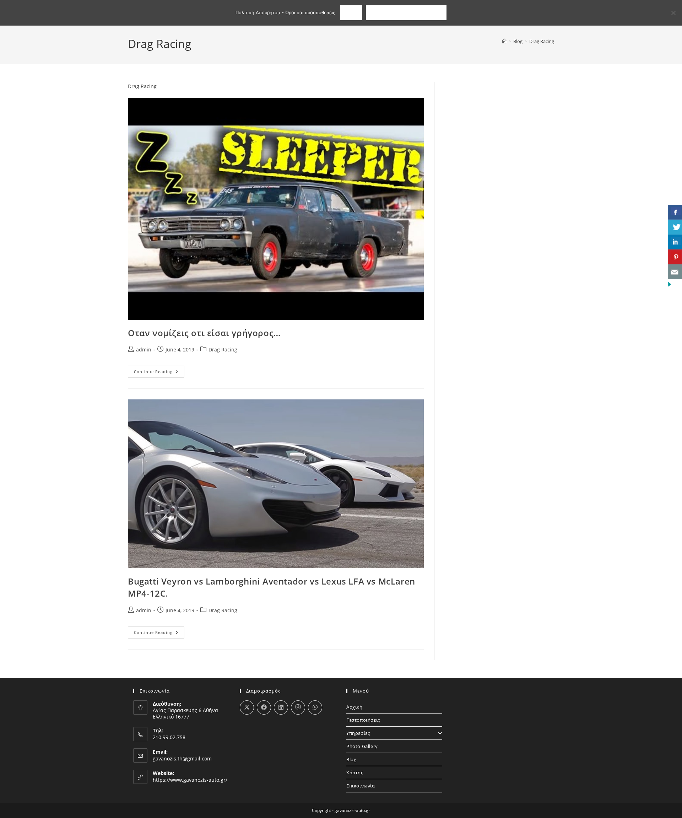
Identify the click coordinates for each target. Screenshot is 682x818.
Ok (351, 12)
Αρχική (354, 707)
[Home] (504, 41)
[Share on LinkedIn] (281, 707)
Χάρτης (354, 772)
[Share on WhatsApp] (315, 707)
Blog (351, 759)
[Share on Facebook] (264, 707)
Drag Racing (541, 41)
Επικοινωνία (360, 785)
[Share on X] (247, 707)
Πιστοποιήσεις (363, 720)
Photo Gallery (362, 746)
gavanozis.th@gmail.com (182, 758)
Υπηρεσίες (358, 733)
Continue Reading (159, 373)
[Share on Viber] (298, 707)
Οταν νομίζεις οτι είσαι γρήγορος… (204, 333)
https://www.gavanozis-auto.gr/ (190, 779)
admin (143, 349)
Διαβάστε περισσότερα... (406, 12)
